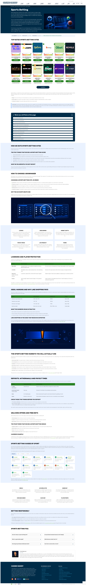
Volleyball (26, 465)
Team (18, 453)
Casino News (61, 570)
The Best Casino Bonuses (63, 567)
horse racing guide (52, 372)
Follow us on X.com (45, 579)
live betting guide (25, 480)
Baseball (15, 465)
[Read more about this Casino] (16, 47)
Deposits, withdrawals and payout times (21, 129)
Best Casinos (21, 3)
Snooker (26, 472)
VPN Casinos (44, 570)
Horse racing (59, 457)
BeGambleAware (28, 523)
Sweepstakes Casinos (45, 573)
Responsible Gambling (62, 579)
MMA (58, 465)
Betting (77, 3)
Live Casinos (62, 3)
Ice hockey (48, 457)
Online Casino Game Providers (47, 575)
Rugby (36, 465)
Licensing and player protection (19, 122)
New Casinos (27, 3)
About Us (43, 576)
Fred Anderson (23, 551)
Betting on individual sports (19, 134)
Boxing (47, 465)
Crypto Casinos (49, 3)
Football (15, 457)
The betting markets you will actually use (21, 127)
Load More (43, 87)
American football (70, 458)
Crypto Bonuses (56, 3)
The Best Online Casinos (46, 567)
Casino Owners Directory (63, 575)
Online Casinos (34, 3)
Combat (27, 453)
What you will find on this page (25, 115)
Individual (22, 453)
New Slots (68, 3)
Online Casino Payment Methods (64, 572)
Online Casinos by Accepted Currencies (65, 573)
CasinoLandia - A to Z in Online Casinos (21, 576)
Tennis (26, 457)
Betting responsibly (17, 136)
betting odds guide (62, 321)
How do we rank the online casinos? (65, 576)
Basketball (37, 457)
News (82, 3)
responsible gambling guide (49, 523)
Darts (15, 472)
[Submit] (81, 1)
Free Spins (74, 3)
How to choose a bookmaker (19, 120)
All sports (13, 453)
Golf (68, 465)
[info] (30, 53)
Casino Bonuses (41, 3)
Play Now (16, 81)
